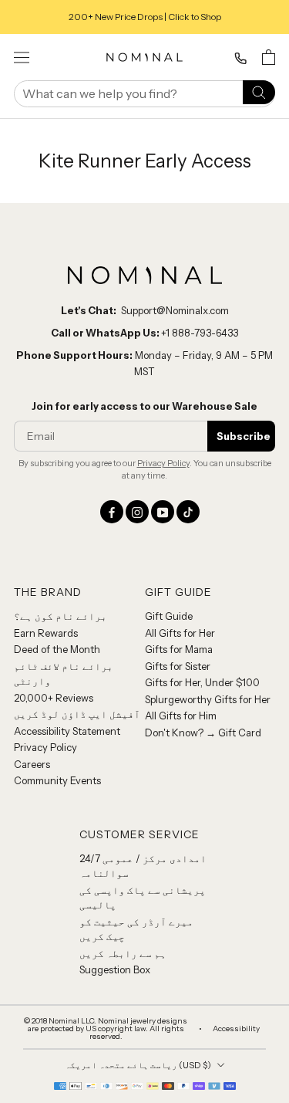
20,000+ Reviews (53, 698)
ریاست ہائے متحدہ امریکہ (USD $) (138, 1065)
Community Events (57, 780)
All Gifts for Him (181, 715)
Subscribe (244, 436)
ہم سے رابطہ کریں (122, 953)
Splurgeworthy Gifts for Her (208, 699)
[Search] (259, 91)
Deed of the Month (57, 649)
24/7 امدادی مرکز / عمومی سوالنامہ (143, 866)
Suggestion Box (114, 969)
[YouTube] (162, 511)
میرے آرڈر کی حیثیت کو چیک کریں (136, 929)
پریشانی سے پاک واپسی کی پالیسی (142, 898)
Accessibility (236, 1029)
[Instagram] (137, 511)
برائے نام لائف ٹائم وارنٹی (63, 674)
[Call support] (240, 58)
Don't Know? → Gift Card (203, 732)
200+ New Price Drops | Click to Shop (145, 16)
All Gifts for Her (180, 633)
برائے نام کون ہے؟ (60, 616)
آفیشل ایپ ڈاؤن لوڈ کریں (77, 714)
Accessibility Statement (67, 731)
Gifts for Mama (179, 649)
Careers (32, 764)
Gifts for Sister (177, 666)
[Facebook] (111, 511)
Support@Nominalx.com (175, 310)
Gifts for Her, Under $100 (202, 682)
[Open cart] (268, 57)
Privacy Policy (163, 463)
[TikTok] (188, 511)
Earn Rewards (46, 633)
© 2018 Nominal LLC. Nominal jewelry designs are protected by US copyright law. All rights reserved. (105, 1028)
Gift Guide (169, 616)
